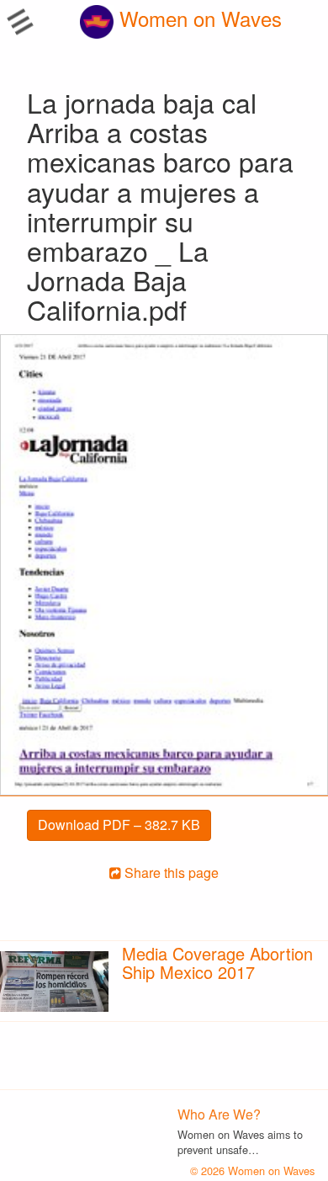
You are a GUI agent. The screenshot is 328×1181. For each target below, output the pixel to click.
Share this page (170, 872)
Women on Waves (198, 18)
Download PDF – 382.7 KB (119, 824)
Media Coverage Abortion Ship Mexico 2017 (217, 962)
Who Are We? (219, 1114)
